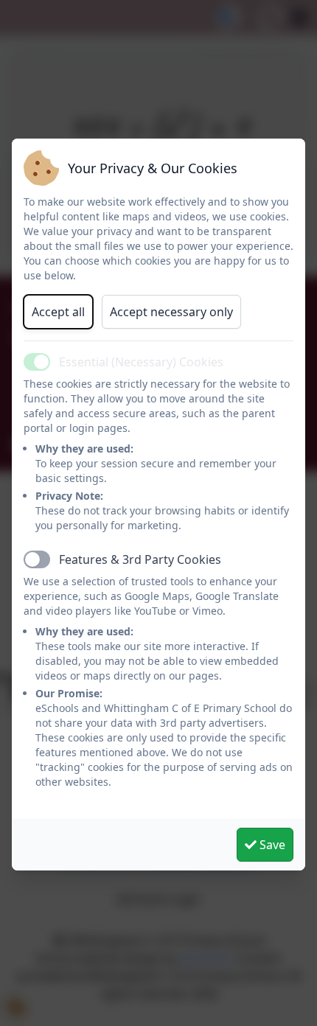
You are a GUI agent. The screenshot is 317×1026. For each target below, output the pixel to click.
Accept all (58, 312)
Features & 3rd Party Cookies (140, 559)
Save (271, 845)
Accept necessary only (171, 312)
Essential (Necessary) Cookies (141, 362)
